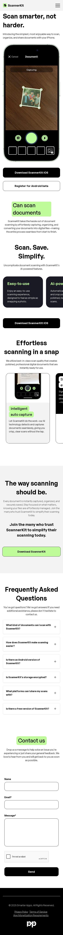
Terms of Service (38, 911)
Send (31, 871)
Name (7, 779)
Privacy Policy (21, 911)
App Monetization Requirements (30, 915)
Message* (10, 815)
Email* (8, 797)
